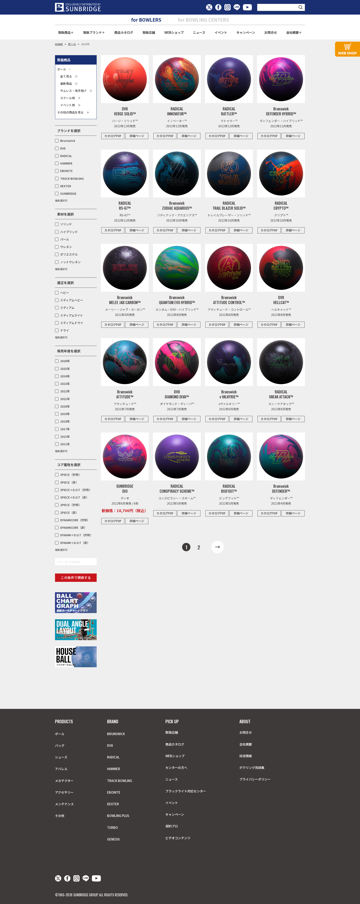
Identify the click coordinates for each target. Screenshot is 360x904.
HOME (59, 44)
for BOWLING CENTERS (203, 19)
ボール (72, 44)
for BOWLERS (146, 19)
